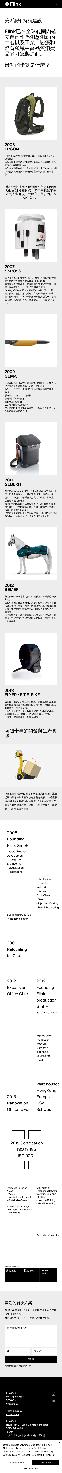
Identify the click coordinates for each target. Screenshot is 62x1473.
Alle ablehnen (17, 1462)
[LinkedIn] (53, 1400)
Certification (31, 1143)
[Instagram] (53, 1393)
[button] (55, 4)
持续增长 (28, 1271)
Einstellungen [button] (31, 1468)
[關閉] (57, 1444)
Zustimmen (45, 1462)
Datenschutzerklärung (43, 1454)
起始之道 (11, 1271)
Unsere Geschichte (12, 1266)
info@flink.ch (24, 1366)
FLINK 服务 (45, 1272)
